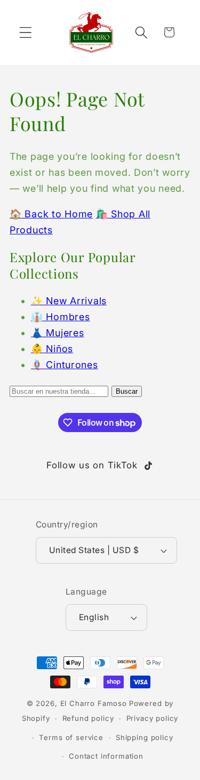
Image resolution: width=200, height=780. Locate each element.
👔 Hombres (60, 316)
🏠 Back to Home (51, 214)
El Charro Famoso (93, 703)
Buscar (127, 391)
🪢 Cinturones (64, 364)
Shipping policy (144, 737)
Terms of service (71, 737)
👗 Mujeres (57, 332)
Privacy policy (152, 718)
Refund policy (88, 718)
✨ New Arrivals (69, 300)
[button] (26, 32)
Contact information (106, 756)
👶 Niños (52, 348)
